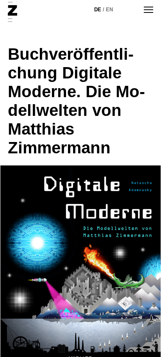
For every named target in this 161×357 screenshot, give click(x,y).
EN (109, 9)
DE (97, 9)
